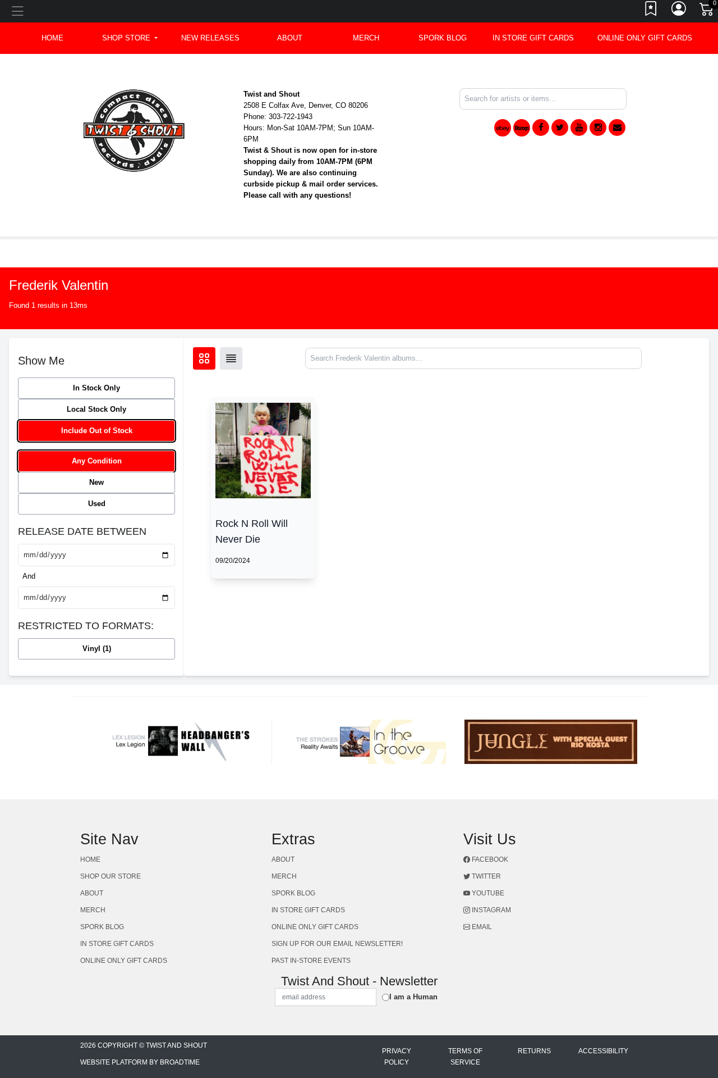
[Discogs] (521, 128)
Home (90, 859)
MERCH (366, 38)
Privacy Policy (396, 1056)
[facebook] (540, 127)
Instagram (490, 910)
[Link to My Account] (679, 11)
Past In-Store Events (311, 961)
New (96, 482)
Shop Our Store (110, 876)
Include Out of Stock (96, 430)
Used (96, 503)
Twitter (485, 876)
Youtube (487, 893)
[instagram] (597, 127)
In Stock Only (96, 388)
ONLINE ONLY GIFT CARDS (644, 38)
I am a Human (413, 997)
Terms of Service (465, 1056)
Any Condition (97, 461)
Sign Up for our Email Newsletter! (337, 944)
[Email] (617, 127)
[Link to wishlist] (651, 11)
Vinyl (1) (96, 648)
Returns (534, 1051)
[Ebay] (502, 128)
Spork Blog (442, 38)
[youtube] (578, 127)
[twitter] (559, 127)
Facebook (489, 859)
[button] (130, 38)
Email (481, 927)
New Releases (210, 38)
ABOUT (289, 38)
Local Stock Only (96, 409)
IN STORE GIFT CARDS (533, 38)
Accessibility (603, 1051)
